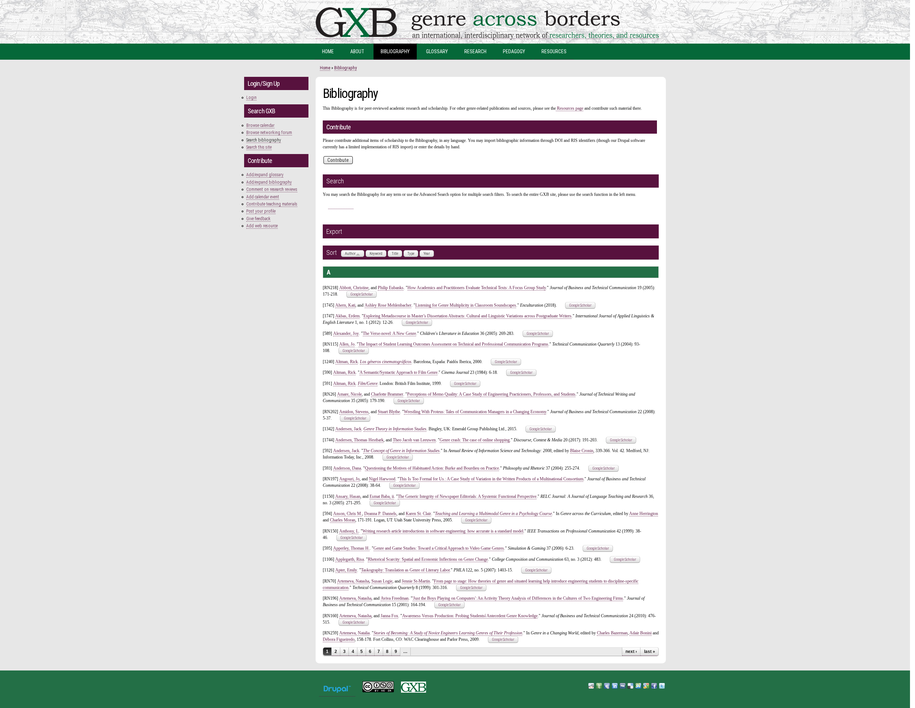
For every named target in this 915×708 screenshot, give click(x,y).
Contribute (338, 160)
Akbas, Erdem (347, 315)
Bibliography (395, 51)
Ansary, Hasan (347, 496)
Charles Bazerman (612, 632)
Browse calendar (260, 125)
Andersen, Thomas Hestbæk (359, 439)
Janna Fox (389, 615)
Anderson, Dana (347, 468)
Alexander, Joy (346, 333)
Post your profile (261, 211)
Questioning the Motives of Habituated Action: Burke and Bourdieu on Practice (432, 468)
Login (251, 97)
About (357, 51)
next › (631, 651)
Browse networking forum (269, 132)
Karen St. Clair (418, 513)
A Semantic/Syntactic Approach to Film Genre (398, 372)
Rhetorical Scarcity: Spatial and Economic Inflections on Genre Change (428, 559)
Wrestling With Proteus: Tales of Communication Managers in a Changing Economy (475, 411)
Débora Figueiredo (339, 639)
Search (340, 205)
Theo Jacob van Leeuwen (414, 439)
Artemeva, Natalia (354, 632)
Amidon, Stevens (354, 411)
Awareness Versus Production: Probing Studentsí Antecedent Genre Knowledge (470, 615)
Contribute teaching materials (271, 204)
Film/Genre (367, 383)
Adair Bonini (640, 632)
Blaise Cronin (581, 450)
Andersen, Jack (348, 428)
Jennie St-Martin (416, 581)
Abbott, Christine (354, 287)
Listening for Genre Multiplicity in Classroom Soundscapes (465, 305)
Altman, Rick (346, 361)
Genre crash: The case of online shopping (475, 439)
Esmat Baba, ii (382, 496)
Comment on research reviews (271, 189)
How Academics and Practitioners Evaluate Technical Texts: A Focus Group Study (476, 287)
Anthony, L (348, 531)
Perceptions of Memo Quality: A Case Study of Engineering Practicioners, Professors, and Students (491, 394)
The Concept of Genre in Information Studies (401, 450)
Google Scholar (361, 294)
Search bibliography (263, 140)
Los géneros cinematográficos (385, 361)
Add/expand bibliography (269, 182)
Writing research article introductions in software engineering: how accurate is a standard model (442, 531)
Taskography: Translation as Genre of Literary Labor (405, 570)
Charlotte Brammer (387, 394)
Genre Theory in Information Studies (394, 428)
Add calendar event (262, 196)
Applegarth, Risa (349, 559)
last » (649, 651)
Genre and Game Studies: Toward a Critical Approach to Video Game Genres (439, 548)
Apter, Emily (346, 570)
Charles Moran (342, 520)
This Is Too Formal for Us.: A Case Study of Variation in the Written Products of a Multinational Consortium (491, 478)
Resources (554, 51)
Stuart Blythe (389, 411)
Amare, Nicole (349, 394)
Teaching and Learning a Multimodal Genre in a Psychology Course (493, 513)
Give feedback (258, 218)
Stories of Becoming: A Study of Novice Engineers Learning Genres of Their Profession (448, 632)
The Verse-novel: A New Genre (389, 333)
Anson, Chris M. (347, 513)
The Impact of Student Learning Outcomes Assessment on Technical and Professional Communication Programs (453, 344)
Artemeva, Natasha (353, 581)
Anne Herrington (643, 513)
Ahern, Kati (345, 305)
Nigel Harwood (382, 478)
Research (475, 51)
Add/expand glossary (264, 174)
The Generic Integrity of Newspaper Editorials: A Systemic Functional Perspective (467, 496)
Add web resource (262, 225)
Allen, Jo (347, 344)
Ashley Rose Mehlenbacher (388, 305)
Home (328, 51)
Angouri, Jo (349, 478)
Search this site (259, 147)
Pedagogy (514, 51)
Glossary (437, 51)
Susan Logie (381, 581)
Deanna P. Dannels (380, 513)
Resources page (569, 108)
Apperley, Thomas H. (351, 548)
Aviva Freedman (395, 598)
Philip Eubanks (391, 287)
